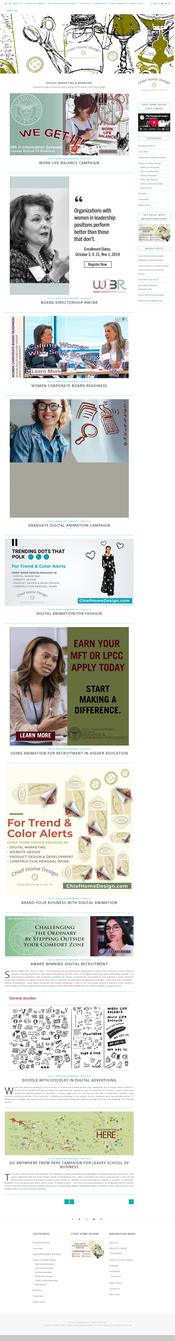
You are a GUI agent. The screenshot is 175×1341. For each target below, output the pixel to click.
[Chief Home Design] (87, 43)
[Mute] (163, 129)
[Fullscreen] (167, 129)
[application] (154, 122)
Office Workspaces (149, 179)
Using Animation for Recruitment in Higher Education (69, 753)
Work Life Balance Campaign (69, 162)
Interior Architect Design (61, 3)
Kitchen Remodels (148, 175)
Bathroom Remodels (150, 167)
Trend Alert (100, 3)
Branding (84, 3)
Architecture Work (146, 146)
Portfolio (85, 159)
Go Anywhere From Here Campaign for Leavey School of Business (69, 1164)
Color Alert (143, 151)
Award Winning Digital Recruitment (69, 963)
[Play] (141, 129)
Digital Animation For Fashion (69, 613)
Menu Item (12, 10)
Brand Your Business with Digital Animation (69, 902)
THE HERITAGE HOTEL (148, 279)
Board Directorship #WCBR (69, 302)
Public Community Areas (151, 183)
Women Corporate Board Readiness (69, 385)
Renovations (116, 1253)
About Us (17, 3)
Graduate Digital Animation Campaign (69, 525)
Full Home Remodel (149, 171)
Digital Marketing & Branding (63, 159)
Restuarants (146, 188)
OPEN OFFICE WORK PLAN (150, 301)
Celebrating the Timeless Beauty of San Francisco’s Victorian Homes (153, 270)
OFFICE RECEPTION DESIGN (151, 295)
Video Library (118, 3)
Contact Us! (135, 3)
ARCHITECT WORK (35, 3)
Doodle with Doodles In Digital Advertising (69, 1080)
